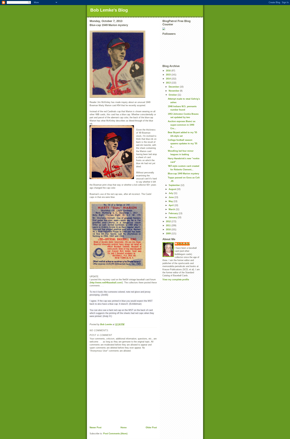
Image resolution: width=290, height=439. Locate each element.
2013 (168, 82)
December (174, 86)
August (173, 189)
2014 (168, 78)
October (173, 95)
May (171, 201)
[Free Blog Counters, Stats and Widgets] (181, 28)
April (171, 205)
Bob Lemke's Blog (109, 10)
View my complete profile (175, 279)
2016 (168, 70)
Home (123, 427)
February (174, 213)
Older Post (151, 427)
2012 (168, 221)
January (173, 217)
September (175, 185)
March (172, 209)
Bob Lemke (184, 243)
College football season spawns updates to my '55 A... (182, 143)
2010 (168, 229)
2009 (168, 233)
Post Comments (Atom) (115, 433)
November (174, 91)
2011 (168, 225)
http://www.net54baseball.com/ (106, 282)
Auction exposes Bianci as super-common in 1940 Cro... (181, 125)
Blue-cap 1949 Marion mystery (183, 173)
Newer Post (95, 427)
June (171, 197)
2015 (168, 74)
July (171, 193)
